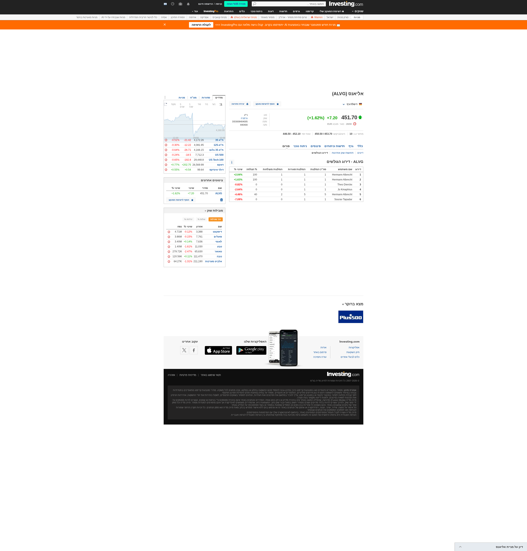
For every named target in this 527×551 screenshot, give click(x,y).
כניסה (219, 3)
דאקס (220, 164)
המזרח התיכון (178, 17)
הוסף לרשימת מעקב (265, 104)
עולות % (201, 219)
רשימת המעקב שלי (330, 11)
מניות (357, 17)
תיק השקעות (352, 352)
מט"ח (193, 97)
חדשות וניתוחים (334, 146)
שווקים (359, 11)
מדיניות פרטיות (188, 375)
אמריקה (204, 17)
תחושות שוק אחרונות (342, 152)
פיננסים (316, 146)
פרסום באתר (319, 352)
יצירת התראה (238, 104)
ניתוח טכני (256, 11)
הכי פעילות (215, 219)
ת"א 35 (219, 140)
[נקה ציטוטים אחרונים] (221, 198)
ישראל (330, 17)
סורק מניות (343, 17)
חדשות (283, 11)
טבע (219, 246)
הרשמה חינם (205, 3)
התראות (228, 11)
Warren (318, 17)
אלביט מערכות (213, 261)
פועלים (218, 236)
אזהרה (171, 375)
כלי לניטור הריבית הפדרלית (143, 17)
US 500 (219, 154)
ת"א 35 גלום (216, 150)
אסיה (164, 17)
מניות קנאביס (220, 17)
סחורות (206, 97)
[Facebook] (194, 350)
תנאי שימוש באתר (211, 375)
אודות (323, 347)
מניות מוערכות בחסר (86, 17)
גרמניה (244, 118)
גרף (351, 146)
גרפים (296, 11)
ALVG (218, 193)
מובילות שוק (215, 210)
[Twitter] (184, 350)
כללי (360, 146)
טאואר (218, 251)
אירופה (192, 17)
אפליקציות (354, 347)
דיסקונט (217, 231)
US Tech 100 (216, 159)
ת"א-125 (219, 145)
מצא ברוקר (354, 304)
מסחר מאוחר (267, 17)
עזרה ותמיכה (319, 357)
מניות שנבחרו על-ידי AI (113, 17)
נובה (219, 256)
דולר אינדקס (217, 169)
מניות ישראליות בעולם (245, 17)
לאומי (218, 241)
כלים (242, 11)
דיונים (360, 152)
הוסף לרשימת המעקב (179, 200)
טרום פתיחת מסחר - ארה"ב (293, 17)
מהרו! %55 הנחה (236, 3)
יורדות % (188, 219)
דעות (271, 11)
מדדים (219, 97)
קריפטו (310, 11)
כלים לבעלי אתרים (350, 357)
